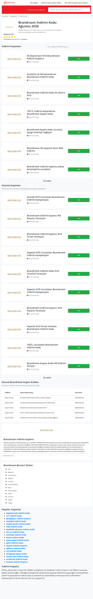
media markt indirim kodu (18, 524)
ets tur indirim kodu (15, 532)
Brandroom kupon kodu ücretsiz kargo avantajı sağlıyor (44, 131)
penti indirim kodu (14, 543)
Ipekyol (10, 478)
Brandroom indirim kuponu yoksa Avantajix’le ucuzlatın (45, 168)
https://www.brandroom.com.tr (46, 435)
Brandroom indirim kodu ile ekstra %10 (46, 94)
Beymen (11, 472)
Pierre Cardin (12, 491)
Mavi (9, 488)
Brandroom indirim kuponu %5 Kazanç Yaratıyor (44, 217)
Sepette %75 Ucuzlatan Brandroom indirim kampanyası (46, 254)
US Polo (10, 497)
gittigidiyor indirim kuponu (18, 518)
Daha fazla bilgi (33, 62)
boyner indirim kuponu (16, 545)
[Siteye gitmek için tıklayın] (79, 151)
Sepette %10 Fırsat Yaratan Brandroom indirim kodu (42, 328)
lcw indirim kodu (14, 551)
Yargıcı (10, 503)
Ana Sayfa (34, 3)
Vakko (10, 500)
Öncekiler (47, 181)
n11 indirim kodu (14, 516)
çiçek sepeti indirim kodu (17, 540)
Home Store (12, 475)
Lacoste (10, 481)
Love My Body (13, 484)
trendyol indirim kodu (16, 521)
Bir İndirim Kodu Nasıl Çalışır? (76, 3)
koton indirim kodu (15, 537)
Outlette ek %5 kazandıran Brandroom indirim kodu (41, 75)
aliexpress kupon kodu (16, 554)
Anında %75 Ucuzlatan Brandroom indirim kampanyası (46, 198)
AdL (9, 469)
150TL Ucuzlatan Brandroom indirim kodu (42, 346)
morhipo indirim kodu (16, 535)
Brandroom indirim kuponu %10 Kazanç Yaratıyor (44, 309)
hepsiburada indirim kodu (18, 513)
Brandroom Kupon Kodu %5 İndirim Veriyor (46, 364)
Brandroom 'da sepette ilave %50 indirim (45, 149)
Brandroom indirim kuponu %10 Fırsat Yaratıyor (44, 235)
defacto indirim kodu (15, 548)
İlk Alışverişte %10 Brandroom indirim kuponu (43, 57)
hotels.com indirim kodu (17, 556)
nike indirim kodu (14, 526)
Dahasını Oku (9, 456)
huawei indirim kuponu (17, 562)
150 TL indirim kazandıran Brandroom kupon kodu (41, 112)
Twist (10, 494)
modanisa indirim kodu (17, 559)
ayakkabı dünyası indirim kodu (20, 529)
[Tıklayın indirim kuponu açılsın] (79, 59)
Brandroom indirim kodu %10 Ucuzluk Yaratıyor (43, 272)
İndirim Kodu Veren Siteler (51, 3)
